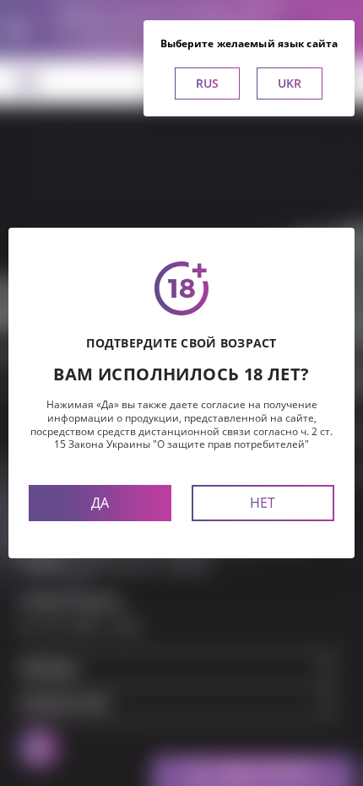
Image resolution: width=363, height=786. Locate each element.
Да (100, 502)
